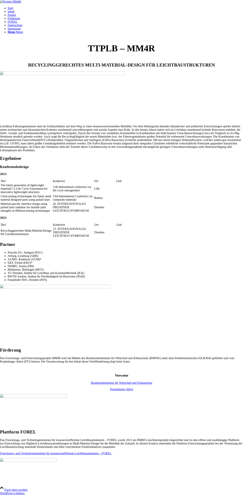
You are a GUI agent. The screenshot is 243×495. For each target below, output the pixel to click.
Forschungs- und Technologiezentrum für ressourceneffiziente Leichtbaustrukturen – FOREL (56, 453)
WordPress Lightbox (12, 493)
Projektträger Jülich (121, 389)
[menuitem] (125, 8)
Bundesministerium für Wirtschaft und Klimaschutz (121, 382)
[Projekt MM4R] (10, 1)
